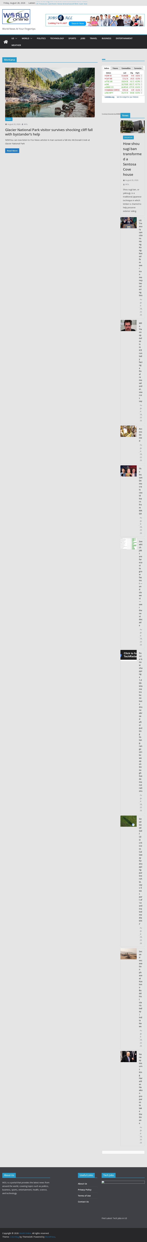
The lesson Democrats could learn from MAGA (140, 491)
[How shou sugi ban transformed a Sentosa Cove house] (132, 126)
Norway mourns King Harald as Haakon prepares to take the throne (140, 1089)
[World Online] (5, 41)
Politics (41, 38)
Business (106, 38)
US (12, 38)
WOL (26, 124)
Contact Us (83, 1201)
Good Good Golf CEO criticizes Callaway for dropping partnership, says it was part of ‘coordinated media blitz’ (140, 871)
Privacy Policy (84, 1189)
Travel (93, 38)
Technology (57, 38)
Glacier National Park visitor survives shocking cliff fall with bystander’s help (49, 131)
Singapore (128, 137)
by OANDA (117, 114)
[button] (15, 38)
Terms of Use (84, 1195)
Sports (72, 38)
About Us (82, 1183)
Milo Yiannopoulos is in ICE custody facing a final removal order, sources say (140, 362)
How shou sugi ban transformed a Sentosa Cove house (61, 3)
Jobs (83, 38)
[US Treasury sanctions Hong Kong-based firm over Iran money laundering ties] (128, 267)
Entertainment (124, 38)
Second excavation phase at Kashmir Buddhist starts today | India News (140, 989)
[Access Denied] (128, 445)
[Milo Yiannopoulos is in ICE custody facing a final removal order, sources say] (128, 372)
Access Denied (140, 434)
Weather (16, 45)
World (25, 38)
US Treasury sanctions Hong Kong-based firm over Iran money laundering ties (140, 258)
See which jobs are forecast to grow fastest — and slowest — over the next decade (140, 583)
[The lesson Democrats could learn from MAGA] (128, 500)
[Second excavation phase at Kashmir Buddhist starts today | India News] (128, 998)
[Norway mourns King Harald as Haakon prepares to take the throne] (128, 1098)
